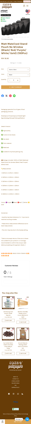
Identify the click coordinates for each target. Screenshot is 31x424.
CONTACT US (15, 378)
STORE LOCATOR (15, 381)
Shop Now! (27, 1)
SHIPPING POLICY (15, 387)
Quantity (3, 79)
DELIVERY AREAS (15, 383)
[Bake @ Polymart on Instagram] (13, 394)
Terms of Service (7, 414)
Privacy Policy (15, 414)
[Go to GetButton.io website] (27, 422)
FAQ (15, 385)
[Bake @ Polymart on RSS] (22, 394)
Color (2, 74)
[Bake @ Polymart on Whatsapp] (18, 394)
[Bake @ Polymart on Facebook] (9, 394)
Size (2, 69)
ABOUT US (15, 376)
